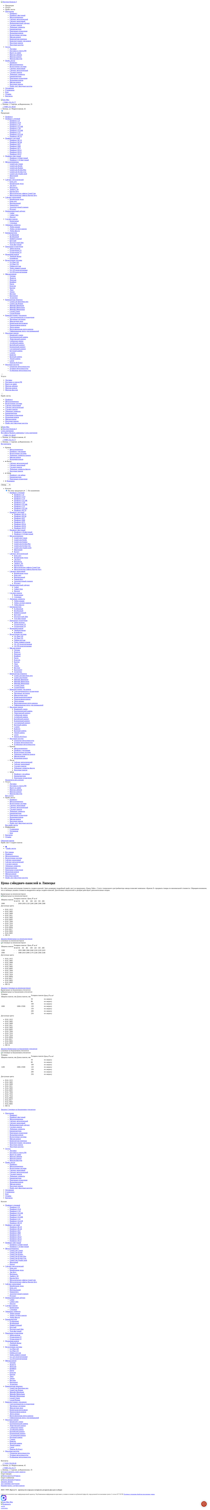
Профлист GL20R (16, 130)
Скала (12, 361)
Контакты (9, 96)
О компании (9, 90)
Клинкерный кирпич (17, 347)
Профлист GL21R (16, 134)
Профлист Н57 (15, 144)
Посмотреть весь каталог (14, 780)
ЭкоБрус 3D (14, 189)
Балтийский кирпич (17, 345)
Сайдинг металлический (19, 19)
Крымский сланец (16, 335)
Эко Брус (13, 185)
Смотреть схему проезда (16, 1472)
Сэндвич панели (16, 25)
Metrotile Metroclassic (17, 307)
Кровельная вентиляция (19, 323)
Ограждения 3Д (15, 252)
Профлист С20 (15, 128)
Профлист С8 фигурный (19, 158)
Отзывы (8, 94)
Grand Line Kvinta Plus (18, 170)
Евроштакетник (15, 29)
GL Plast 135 (14, 264)
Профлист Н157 (16, 154)
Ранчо (12, 284)
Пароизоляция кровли (18, 325)
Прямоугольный (16, 239)
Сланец (12, 353)
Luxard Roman (15, 313)
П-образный (14, 235)
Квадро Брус (14, 191)
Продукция (9, 5)
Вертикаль (14, 187)
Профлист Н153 (16, 152)
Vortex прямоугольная (18, 268)
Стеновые (13, 223)
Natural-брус (14, 205)
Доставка (13, 49)
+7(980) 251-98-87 (9, 107)
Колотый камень (16, 357)
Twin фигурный (15, 244)
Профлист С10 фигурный (19, 160)
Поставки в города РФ (18, 51)
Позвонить (7, 1504)
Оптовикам (9, 88)
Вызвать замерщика (16, 433)
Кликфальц (14, 258)
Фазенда (13, 278)
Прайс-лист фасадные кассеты (21, 86)
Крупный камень (16, 351)
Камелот (13, 355)
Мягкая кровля (15, 37)
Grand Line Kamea (16, 168)
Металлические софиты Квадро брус (23, 195)
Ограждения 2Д (15, 250)
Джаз (11, 290)
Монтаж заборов (16, 55)
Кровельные (14, 221)
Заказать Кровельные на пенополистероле (16, 939)
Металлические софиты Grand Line (23, 193)
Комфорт (13, 282)
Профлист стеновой (12, 119)
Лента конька (15, 327)
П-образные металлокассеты (20, 370)
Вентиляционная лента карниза (21, 329)
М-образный (14, 237)
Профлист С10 (15, 124)
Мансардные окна (16, 321)
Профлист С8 (15, 121)
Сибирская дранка (16, 341)
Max (11, 1502)
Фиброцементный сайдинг (20, 23)
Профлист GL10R (16, 126)
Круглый (13, 241)
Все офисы (5, 433)
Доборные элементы (17, 27)
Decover (13, 217)
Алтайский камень (17, 343)
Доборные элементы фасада (20, 469)
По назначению (34, 491)
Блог (7, 92)
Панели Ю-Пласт (16, 363)
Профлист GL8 (15, 123)
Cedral (12, 213)
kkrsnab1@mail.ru (13, 1480)
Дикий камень (15, 359)
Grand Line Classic (16, 164)
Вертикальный (15, 203)
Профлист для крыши (18, 451)
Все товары (9, 852)
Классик (13, 286)
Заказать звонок (7, 1482)
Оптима (13, 276)
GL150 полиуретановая (18, 272)
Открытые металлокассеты (20, 366)
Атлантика (14, 298)
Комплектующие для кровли (20, 41)
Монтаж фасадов (16, 59)
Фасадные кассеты (17, 45)
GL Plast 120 (14, 262)
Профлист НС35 (16, 136)
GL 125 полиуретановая (18, 270)
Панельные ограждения (18, 31)
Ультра (12, 292)
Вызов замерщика (4, 1507)
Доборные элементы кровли (20, 455)
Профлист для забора (17, 475)
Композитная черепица (18, 39)
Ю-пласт (13, 209)
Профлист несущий (12, 138)
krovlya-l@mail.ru (13, 1476)
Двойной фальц (15, 256)
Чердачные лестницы (17, 319)
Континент (14, 296)
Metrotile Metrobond (17, 305)
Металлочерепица (16, 17)
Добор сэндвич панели (18, 229)
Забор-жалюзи (15, 248)
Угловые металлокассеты (19, 368)
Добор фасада (15, 231)
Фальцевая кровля (16, 33)
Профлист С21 (15, 132)
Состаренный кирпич (18, 349)
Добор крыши (15, 227)
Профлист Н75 (15, 148)
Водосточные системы (18, 35)
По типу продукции (15, 491)
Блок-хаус (13, 182)
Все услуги (9, 796)
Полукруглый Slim (17, 243)
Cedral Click (14, 215)
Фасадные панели (16, 43)
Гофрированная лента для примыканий (24, 331)
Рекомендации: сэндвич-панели (13, 1486)
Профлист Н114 (15, 150)
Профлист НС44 (16, 142)
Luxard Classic (15, 311)
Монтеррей (14, 176)
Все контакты (6, 444)
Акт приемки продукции (10, 1484)
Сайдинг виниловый (17, 21)
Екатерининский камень (19, 337)
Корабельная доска (17, 183)
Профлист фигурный (17, 15)
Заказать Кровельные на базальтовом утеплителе (19, 1049)
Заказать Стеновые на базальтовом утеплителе (18, 1109)
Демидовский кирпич (18, 339)
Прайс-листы (10, 9)
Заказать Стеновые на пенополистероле (16, 988)
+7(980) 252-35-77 (9, 102)
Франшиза (11, 481)
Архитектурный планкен (19, 207)
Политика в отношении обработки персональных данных (139, 1494)
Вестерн (13, 294)
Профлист (13, 13)
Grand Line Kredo (16, 166)
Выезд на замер (15, 53)
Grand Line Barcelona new (19, 302)
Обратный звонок (7, 841)
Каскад (12, 178)
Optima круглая (15, 266)
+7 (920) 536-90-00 (9, 1463)
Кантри (12, 288)
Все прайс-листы (11, 825)
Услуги (7, 7)
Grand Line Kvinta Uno (18, 172)
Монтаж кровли (16, 57)
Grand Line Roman (16, 303)
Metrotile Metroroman (17, 309)
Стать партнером (7, 431)
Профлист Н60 (15, 146)
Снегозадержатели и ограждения (22, 317)
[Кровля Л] (9, 2)
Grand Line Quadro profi (18, 174)
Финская (13, 280)
